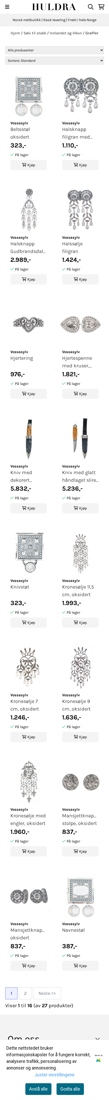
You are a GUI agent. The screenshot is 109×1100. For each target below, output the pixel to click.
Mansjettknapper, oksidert (28, 934)
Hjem (16, 33)
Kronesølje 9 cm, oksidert (76, 705)
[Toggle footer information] (99, 1038)
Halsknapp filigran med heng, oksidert (78, 133)
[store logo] (54, 6)
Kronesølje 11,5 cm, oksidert (78, 590)
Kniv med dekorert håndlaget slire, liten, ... (27, 477)
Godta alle (70, 1089)
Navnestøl (73, 930)
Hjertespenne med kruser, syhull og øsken (79, 362)
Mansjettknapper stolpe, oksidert (80, 819)
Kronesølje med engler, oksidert (28, 819)
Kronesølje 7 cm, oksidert (24, 705)
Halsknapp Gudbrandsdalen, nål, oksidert (28, 248)
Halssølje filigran (72, 247)
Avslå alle (38, 1089)
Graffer (91, 33)
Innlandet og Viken (66, 33)
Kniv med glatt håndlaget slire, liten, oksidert (79, 477)
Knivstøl (19, 587)
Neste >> (47, 993)
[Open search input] (91, 7)
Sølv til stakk (35, 33)
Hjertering (21, 358)
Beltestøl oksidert (20, 133)
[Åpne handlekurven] (101, 7)
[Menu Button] (7, 7)
